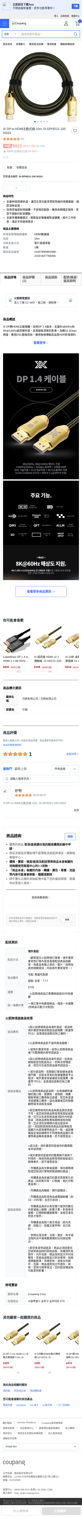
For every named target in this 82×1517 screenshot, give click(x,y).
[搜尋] (75, 34)
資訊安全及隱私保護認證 (30, 1433)
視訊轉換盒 (35, 1390)
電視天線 (7, 1405)
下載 (75, 6)
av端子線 (47, 1405)
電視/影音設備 (36, 44)
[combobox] (65, 769)
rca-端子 (34, 1405)
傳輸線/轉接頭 (67, 44)
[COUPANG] (14, 1463)
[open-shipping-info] (39, 168)
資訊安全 (7, 1433)
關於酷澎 (7, 1422)
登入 (56, 16)
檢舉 (67, 920)
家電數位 (20, 44)
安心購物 (69, 1428)
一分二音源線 (63, 1405)
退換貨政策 (8, 1428)
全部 (6, 34)
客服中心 (75, 16)
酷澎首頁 (7, 44)
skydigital (21, 1405)
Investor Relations (26, 1422)
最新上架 (20, 769)
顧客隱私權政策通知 (49, 1428)
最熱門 (7, 769)
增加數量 (6, 188)
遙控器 (6, 1390)
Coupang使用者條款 (52, 1422)
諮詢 (70, 836)
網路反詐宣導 (10, 1438)
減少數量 (27, 188)
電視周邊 (51, 44)
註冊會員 (65, 16)
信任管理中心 (27, 1428)
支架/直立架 (20, 1390)
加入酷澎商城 (55, 1433)
